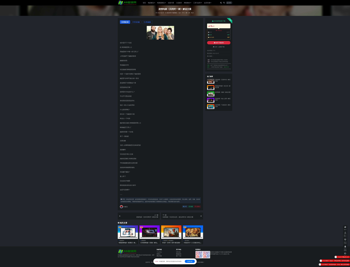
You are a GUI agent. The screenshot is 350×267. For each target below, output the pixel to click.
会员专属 (207, 3)
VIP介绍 (178, 252)
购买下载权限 (219, 42)
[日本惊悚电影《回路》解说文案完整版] (149, 232)
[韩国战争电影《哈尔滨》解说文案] (210, 87)
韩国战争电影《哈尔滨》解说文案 (222, 86)
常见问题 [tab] (137, 22)
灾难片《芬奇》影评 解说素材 (171, 243)
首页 (144, 3)
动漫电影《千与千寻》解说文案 (340, 265)
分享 (185, 206)
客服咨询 (178, 254)
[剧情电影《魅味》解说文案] (210, 93)
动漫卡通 (171, 3)
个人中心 (159, 252)
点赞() (198, 206)
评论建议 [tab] (148, 22)
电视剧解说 (161, 3)
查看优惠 (189, 261)
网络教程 (187, 3)
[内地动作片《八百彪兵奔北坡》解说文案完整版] (193, 232)
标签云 (159, 254)
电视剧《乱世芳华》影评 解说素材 (340, 258)
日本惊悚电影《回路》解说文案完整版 (149, 243)
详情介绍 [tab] (125, 22)
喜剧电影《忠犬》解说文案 (342, 262)
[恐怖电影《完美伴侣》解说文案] (210, 81)
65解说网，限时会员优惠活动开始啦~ (168, 261)
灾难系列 (165, 240)
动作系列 (187, 240)
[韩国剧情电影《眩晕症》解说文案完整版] (128, 232)
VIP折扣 (219, 30)
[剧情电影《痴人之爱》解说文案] (210, 100)
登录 (230, 2)
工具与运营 (197, 3)
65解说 (125, 207)
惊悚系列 (122, 240)
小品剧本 (179, 3)
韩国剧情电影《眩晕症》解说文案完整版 (127, 243)
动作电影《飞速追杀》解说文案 (222, 105)
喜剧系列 (169, 13)
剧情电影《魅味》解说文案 (222, 92)
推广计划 (178, 256)
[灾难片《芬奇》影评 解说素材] (171, 232)
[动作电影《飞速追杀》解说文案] (210, 106)
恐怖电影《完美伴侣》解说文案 (222, 80)
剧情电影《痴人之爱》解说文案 (222, 99)
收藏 (191, 206)
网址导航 (159, 256)
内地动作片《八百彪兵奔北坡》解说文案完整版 (192, 243)
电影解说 (151, 3)
